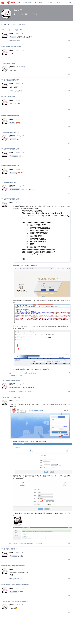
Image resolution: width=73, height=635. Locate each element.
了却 (13, 123)
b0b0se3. (15, 156)
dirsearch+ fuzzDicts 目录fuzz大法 (12, 30)
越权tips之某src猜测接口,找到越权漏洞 (13, 565)
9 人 (36, 543)
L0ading (14, 173)
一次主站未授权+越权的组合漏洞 (12, 46)
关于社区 (59, 2)
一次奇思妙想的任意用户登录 (11, 80)
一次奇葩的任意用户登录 (10, 549)
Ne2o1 (14, 37)
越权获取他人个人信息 (9, 63)
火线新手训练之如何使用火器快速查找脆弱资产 (16, 584)
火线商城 (49, 2)
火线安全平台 (28, 2)
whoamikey (15, 189)
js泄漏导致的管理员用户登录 (11, 115)
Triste (13, 139)
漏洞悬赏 (39, 2)
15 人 (29, 373)
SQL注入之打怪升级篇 (9, 96)
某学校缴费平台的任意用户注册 (11, 380)
